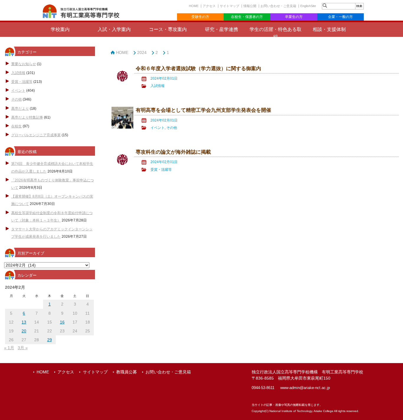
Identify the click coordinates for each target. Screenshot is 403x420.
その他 (16, 99)
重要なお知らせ (23, 64)
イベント (18, 90)
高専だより (20, 108)
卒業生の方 (294, 17)
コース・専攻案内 (168, 29)
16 (62, 322)
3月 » (23, 347)
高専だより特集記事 (27, 117)
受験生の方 (200, 17)
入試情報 (18, 73)
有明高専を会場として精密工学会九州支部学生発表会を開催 (203, 110)
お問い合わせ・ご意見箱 (278, 6)
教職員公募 (126, 372)
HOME (194, 6)
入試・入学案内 (114, 29)
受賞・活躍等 (21, 82)
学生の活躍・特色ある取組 (276, 33)
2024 (142, 52)
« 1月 (9, 347)
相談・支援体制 (329, 29)
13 (24, 322)
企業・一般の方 (340, 17)
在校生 (16, 126)
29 (49, 339)
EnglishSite (308, 6)
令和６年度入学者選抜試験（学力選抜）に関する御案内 (198, 68)
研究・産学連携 (221, 29)
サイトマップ (229, 6)
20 (24, 331)
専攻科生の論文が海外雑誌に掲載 (173, 152)
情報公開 (249, 6)
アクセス (209, 6)
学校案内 (60, 29)
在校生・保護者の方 (247, 17)
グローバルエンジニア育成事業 (36, 135)
